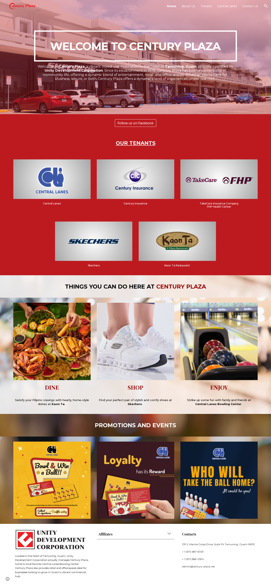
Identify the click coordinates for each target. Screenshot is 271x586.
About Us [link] (188, 6)
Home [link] (171, 6)
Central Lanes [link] (227, 6)
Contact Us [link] (250, 6)
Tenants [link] (206, 6)
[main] (135, 46)
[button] (266, 6)
